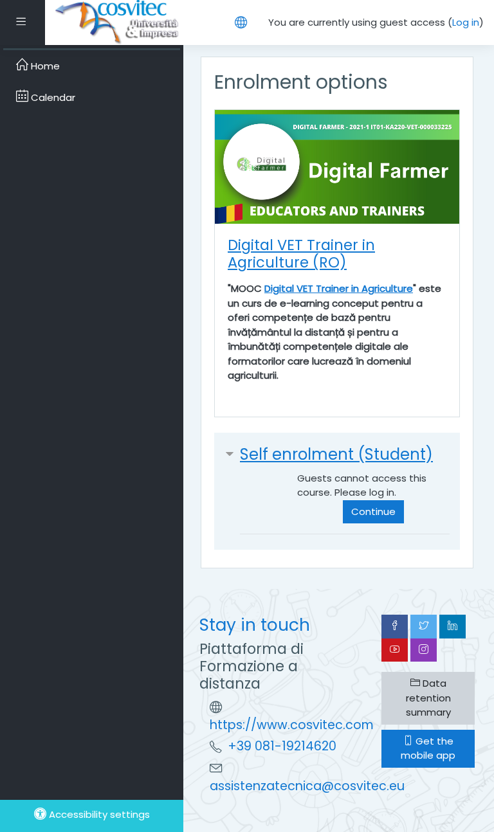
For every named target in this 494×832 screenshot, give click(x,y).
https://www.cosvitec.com (292, 725)
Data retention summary (428, 697)
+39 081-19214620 (282, 746)
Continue (373, 511)
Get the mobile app (428, 748)
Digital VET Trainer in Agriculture (338, 288)
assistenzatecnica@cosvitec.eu (307, 786)
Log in (465, 22)
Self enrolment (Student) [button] (336, 454)
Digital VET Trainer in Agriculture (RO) (301, 254)
